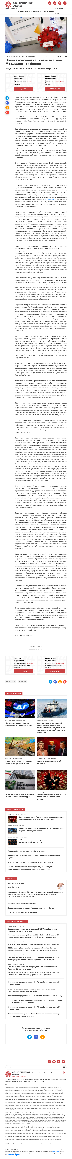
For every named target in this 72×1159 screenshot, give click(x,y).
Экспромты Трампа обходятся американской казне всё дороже (51, 796)
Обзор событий (19, 825)
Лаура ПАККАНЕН (48, 720)
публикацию (49, 199)
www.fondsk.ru (56, 1151)
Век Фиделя (13, 887)
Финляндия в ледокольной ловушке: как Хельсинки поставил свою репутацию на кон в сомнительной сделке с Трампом (51, 727)
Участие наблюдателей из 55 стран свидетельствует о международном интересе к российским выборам (33, 958)
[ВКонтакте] (7, 103)
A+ (58, 56)
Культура (33, 1061)
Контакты (47, 1073)
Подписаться (23, 89)
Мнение (51, 11)
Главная (8, 1061)
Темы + (7, 11)
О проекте (35, 1073)
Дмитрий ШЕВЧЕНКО (20, 814)
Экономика (37, 11)
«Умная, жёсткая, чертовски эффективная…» (26, 851)
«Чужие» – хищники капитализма (22, 903)
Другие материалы (14, 694)
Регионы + (14, 11)
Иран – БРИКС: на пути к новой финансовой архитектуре (19, 795)
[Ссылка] (7, 112)
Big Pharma (23, 681)
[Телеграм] (7, 98)
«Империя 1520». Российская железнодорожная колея (18, 762)
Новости (21, 11)
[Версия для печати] (66, 56)
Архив (53, 1073)
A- (61, 57)
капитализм (10, 681)
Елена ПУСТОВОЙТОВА (50, 758)
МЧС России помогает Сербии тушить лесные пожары (30, 862)
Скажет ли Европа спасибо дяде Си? (49, 762)
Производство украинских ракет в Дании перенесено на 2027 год (35, 996)
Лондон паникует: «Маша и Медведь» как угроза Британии (32, 908)
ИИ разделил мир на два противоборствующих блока (18, 724)
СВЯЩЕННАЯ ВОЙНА (59, 11)
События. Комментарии (15, 922)
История (45, 11)
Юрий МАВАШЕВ (16, 792)
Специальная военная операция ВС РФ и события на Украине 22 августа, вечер (32, 930)
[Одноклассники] (7, 107)
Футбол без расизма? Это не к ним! (22, 912)
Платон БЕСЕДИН (19, 883)
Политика (28, 11)
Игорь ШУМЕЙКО (17, 758)
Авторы (41, 1073)
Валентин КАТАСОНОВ (18, 56)
